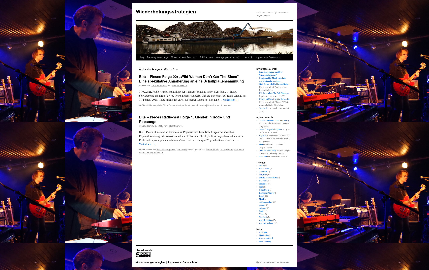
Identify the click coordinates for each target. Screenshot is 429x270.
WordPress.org (265, 241)
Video (261, 214)
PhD (261, 144)
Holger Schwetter (179, 85)
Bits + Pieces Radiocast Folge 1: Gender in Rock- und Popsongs (184, 119)
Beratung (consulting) (157, 57)
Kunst (261, 195)
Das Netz (262, 180)
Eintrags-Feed (264, 235)
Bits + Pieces (169, 105)
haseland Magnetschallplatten (270, 129)
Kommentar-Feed (266, 238)
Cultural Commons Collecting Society (274, 120)
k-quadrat (262, 135)
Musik (178, 105)
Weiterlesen (230, 99)
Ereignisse (263, 183)
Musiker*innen (226, 149)
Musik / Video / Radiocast (183, 57)
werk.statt (263, 156)
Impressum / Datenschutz (268, 57)
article (159, 105)
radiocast (186, 105)
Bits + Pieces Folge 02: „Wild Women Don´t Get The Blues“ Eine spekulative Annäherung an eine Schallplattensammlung (191, 79)
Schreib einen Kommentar (219, 105)
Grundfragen (264, 189)
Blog (141, 57)
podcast (172, 149)
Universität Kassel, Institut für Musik (274, 99)
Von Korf (263, 108)
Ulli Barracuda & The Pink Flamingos (274, 93)
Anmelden (263, 232)
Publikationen (206, 57)
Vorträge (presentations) (227, 57)
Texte (261, 211)
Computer (263, 171)
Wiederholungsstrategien (166, 11)
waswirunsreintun (266, 223)
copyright (263, 174)
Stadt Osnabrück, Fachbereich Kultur (274, 83)
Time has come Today (267, 150)
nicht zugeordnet (265, 201)
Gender (209, 149)
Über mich (247, 57)
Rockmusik (239, 149)
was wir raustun (199, 105)
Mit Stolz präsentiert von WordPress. (274, 262)
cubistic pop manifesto (268, 177)
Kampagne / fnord (266, 192)
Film (261, 186)
